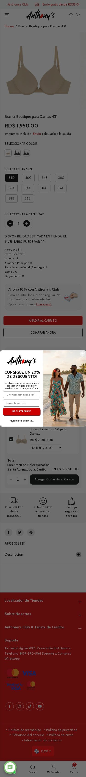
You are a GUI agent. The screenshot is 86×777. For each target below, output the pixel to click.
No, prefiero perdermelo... (21, 420)
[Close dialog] (82, 354)
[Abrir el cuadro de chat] (10, 767)
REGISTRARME (21, 411)
